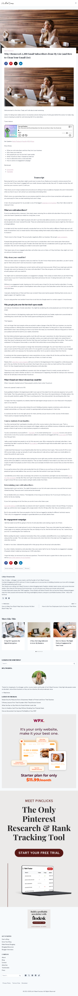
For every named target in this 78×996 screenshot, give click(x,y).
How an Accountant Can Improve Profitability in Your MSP (19, 711)
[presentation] (13, 629)
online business (19, 568)
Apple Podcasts (16, 141)
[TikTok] (39, 975)
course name (62, 435)
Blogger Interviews (7, 950)
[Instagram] (25, 975)
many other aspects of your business (19, 557)
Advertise (4, 965)
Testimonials (5, 968)
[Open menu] (75, 3)
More (32, 141)
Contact (4, 962)
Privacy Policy (7, 983)
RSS (29, 141)
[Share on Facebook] (6, 63)
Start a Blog (5, 939)
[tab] (37, 651)
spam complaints (62, 237)
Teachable (10, 172)
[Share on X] (16, 63)
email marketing (9, 568)
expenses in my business (49, 203)
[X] (28, 975)
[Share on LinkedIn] (20, 63)
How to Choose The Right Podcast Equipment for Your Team (64, 643)
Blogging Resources (8, 947)
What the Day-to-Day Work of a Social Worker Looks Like (19, 705)
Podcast (27, 568)
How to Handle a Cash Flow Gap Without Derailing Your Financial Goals (23, 708)
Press (3, 970)
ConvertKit (10, 170)
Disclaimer (25, 983)
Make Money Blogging (8, 944)
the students (33, 443)
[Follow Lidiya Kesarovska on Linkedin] (6, 598)
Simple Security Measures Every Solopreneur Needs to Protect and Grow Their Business (28, 700)
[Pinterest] (32, 975)
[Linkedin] (35, 975)
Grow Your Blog (8, 50)
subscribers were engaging (20, 362)
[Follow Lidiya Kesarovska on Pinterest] (9, 598)
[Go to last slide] (4, 636)
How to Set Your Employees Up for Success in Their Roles (59, 605)
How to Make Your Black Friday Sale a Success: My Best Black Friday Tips (18, 606)
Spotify (24, 141)
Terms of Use (16, 983)
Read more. (7, 693)
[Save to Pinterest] (11, 63)
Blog (3, 960)
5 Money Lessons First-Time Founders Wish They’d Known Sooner (21, 702)
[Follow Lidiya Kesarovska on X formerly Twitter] (3, 598)
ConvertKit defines (9, 506)
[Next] (74, 636)
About (4, 957)
